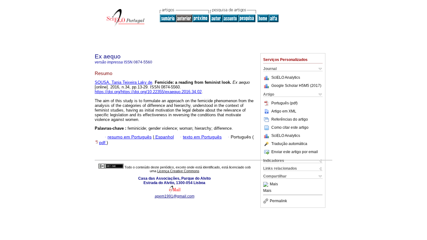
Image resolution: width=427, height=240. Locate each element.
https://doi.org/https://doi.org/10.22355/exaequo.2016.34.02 (148, 91)
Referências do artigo (289, 119)
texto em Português (202, 137)
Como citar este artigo (290, 127)
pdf (103, 142)
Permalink (278, 201)
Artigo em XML (283, 111)
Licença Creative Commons (178, 171)
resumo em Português (130, 137)
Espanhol (164, 137)
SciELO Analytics (285, 77)
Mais (274, 184)
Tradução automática (289, 144)
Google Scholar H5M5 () (296, 85)
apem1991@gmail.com (174, 196)
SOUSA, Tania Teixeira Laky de (123, 82)
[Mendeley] (266, 184)
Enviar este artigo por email (294, 152)
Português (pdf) (284, 103)
